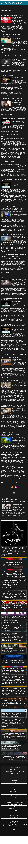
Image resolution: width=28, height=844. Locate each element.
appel (16, 224)
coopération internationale (7, 372)
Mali (2, 248)
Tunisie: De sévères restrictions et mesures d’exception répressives (14, 434)
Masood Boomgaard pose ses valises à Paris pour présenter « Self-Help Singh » (13, 757)
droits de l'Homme (16, 373)
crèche (14, 395)
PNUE (24, 475)
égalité (18, 226)
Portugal (3, 476)
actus (8, 88)
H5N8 (2, 269)
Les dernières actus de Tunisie (14, 118)
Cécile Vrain (15, 77)
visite (7, 377)
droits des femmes (11, 226)
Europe (22, 91)
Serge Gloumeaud (10, 50)
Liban (16, 174)
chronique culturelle (11, 171)
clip (7, 70)
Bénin (12, 393)
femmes (3, 92)
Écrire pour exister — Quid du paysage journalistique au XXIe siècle (13, 501)
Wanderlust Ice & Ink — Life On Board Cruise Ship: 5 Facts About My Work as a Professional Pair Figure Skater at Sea (13, 584)
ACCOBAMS (4, 467)
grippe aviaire (20, 268)
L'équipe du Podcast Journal (14, 804)
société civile (21, 375)
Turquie (8, 157)
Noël (15, 269)
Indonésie (3, 397)
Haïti (7, 396)
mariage (9, 229)
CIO (22, 341)
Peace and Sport (12, 293)
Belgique (15, 422)
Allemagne (17, 196)
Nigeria (23, 425)
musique (19, 70)
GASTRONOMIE (14, 776)
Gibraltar (16, 472)
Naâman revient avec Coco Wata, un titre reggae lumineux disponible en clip (13, 650)
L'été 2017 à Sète (8, 161)
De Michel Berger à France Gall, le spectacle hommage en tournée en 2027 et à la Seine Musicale (13, 671)
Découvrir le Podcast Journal (14, 802)
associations (21, 224)
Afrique (3, 70)
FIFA (11, 113)
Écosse (3, 343)
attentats (8, 370)
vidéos (10, 95)
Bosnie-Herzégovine (13, 468)
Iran (15, 92)
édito (2, 91)
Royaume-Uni (14, 319)
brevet (11, 290)
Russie (12, 201)
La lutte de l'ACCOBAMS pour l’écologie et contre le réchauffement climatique (12, 454)
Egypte (8, 471)
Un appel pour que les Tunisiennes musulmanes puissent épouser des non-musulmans (13, 208)
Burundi (7, 247)
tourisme (7, 294)
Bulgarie (22, 468)
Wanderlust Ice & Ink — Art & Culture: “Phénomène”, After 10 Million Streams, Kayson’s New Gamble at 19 (13, 563)
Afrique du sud (8, 148)
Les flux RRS (14, 815)
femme (7, 113)
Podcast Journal (14, 3)
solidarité (18, 400)
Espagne (7, 173)
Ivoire (15, 113)
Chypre (18, 171)
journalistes (14, 344)
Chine (2, 150)
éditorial (17, 91)
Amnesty (21, 421)
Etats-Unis (10, 199)
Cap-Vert (22, 149)
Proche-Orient (11, 271)
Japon (8, 344)
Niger (10, 346)
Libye (6, 318)
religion (10, 230)
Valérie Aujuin (15, 59)
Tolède (14, 175)
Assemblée (4, 28)
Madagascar (22, 247)
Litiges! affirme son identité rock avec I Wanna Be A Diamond (13, 661)
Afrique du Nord (10, 224)
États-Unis (9, 343)
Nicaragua (4, 399)
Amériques (4, 89)
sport (2, 114)
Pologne (13, 348)
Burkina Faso (15, 149)
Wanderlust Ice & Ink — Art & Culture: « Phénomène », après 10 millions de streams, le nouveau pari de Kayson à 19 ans (14, 574)
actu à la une (4, 195)
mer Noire (23, 474)
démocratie (18, 372)
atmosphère (4, 468)
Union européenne (15, 157)
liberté (17, 228)
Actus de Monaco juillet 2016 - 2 (14, 381)
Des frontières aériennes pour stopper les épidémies (13, 255)
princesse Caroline (17, 154)
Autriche (9, 149)
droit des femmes (19, 89)
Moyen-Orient (19, 200)
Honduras (19, 396)
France (8, 92)
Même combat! (8, 75)
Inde (12, 92)
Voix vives (23, 175)
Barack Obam (12, 315)
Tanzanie (22, 201)
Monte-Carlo (18, 153)
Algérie (3, 171)
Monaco (12, 153)
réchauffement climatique (16, 476)
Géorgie (11, 472)
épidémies (4, 268)
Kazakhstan (22, 152)
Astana (22, 148)
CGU (14, 806)
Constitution (15, 225)
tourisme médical (20, 50)
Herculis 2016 (12, 396)
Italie (7, 152)
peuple (21, 28)
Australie (3, 149)
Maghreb (3, 229)
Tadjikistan (20, 250)
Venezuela (23, 203)
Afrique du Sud (19, 88)
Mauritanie (10, 425)
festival (23, 173)
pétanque (20, 293)
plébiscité (3, 30)
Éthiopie (3, 316)
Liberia (24, 344)
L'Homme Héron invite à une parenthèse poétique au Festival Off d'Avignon (12, 747)
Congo (20, 422)
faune (22, 471)
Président (14, 30)
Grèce (7, 174)
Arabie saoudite (5, 422)
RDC (16, 426)
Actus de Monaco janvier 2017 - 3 (14, 234)
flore (2, 472)
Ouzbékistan (4, 426)
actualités (3, 88)
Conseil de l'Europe (10, 150)
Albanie (15, 467)
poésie (24, 70)
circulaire (3, 225)
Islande (3, 152)
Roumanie (4, 478)
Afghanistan (21, 195)
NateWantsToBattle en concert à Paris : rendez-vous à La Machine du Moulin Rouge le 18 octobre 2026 (14, 735)
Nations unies (17, 475)
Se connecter (14, 817)
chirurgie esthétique (6, 49)
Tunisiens (19, 230)
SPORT (14, 782)
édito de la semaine (10, 91)
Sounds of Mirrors (5, 71)
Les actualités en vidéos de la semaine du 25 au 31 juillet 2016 (13, 325)
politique (9, 30)
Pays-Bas (11, 426)
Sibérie (20, 319)
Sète (7, 175)
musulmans (4, 230)
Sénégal (24, 113)
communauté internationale (18, 370)
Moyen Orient (14, 791)
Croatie (17, 470)
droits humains (15, 449)
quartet (15, 375)
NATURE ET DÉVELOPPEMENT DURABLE (14, 771)
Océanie (14, 797)
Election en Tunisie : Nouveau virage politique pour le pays (12, 14)
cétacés (3, 470)
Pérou (2, 154)
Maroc (18, 49)
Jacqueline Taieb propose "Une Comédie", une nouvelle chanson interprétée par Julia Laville (13, 703)
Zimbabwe (23, 429)
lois (21, 228)
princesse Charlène (6, 156)
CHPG (21, 393)
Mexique (19, 92)
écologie (3, 471)
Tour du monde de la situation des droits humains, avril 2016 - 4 (13, 406)
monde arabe (21, 229)
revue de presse (9, 131)
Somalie (3, 320)
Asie (8, 197)
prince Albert (8, 154)
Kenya (19, 344)
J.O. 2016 (3, 344)
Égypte (21, 267)
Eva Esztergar (5, 138)
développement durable (20, 290)
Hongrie (14, 49)
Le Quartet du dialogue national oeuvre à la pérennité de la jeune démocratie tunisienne (14, 356)
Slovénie (18, 348)
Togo (6, 114)
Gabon (23, 343)
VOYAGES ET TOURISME (14, 778)
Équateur (19, 395)
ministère (14, 229)
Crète (22, 171)
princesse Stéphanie (17, 156)
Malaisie (3, 153)
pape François (16, 346)
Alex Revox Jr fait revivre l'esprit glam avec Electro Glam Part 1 (12, 607)
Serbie (17, 271)
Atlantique (20, 467)
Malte (8, 153)
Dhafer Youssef (12, 70)
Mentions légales (14, 808)
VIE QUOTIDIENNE (14, 780)
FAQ (14, 813)
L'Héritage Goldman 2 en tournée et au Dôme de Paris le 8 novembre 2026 (13, 618)
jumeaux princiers (13, 152)
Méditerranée (22, 174)
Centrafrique (17, 197)
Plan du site (14, 811)
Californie (17, 341)
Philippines (23, 318)
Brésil (11, 197)
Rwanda (11, 93)
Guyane (3, 200)
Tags (8, 7)
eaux (21, 470)
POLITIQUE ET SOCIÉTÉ (14, 767)
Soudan (23, 427)
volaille (8, 272)
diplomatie (8, 373)
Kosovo (12, 174)
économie (3, 374)
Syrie (10, 175)
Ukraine (3, 272)
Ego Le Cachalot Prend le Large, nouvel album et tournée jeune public (11, 714)
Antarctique (16, 148)
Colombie (3, 199)
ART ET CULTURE (14, 769)
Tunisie (3, 31)
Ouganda (13, 399)
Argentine (3, 197)
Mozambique (4, 93)
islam (14, 228)
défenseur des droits (13, 28)
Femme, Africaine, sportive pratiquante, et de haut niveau (12, 99)
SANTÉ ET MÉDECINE (14, 773)
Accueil (3, 7)
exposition (18, 173)
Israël (10, 200)
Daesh (22, 315)
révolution (20, 30)
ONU (24, 153)
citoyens (9, 225)
